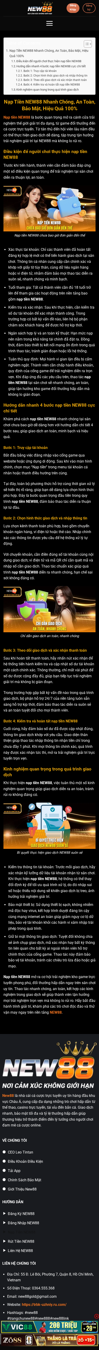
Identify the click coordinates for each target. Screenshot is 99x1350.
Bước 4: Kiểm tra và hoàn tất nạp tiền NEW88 (51, 84)
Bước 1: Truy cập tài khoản (39, 71)
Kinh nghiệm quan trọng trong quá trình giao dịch (47, 89)
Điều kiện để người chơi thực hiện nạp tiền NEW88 (48, 61)
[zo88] (49, 1340)
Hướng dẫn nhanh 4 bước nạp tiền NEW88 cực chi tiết (51, 66)
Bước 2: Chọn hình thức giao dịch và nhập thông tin (55, 75)
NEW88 (56, 1012)
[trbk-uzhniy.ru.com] (40, 8)
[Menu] (49, 23)
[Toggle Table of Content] (85, 44)
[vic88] (49, 1327)
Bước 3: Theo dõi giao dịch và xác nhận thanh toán (55, 80)
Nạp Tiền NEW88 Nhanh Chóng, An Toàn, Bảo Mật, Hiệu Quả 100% (48, 53)
